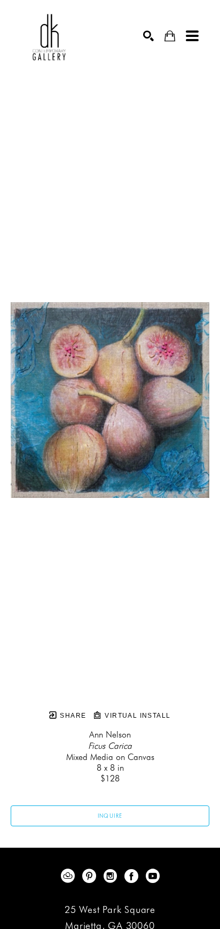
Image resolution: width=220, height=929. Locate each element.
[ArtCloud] (69, 876)
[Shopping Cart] (169, 36)
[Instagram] (112, 876)
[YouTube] (153, 876)
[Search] (148, 35)
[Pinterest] (91, 876)
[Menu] (192, 35)
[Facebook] (133, 876)
